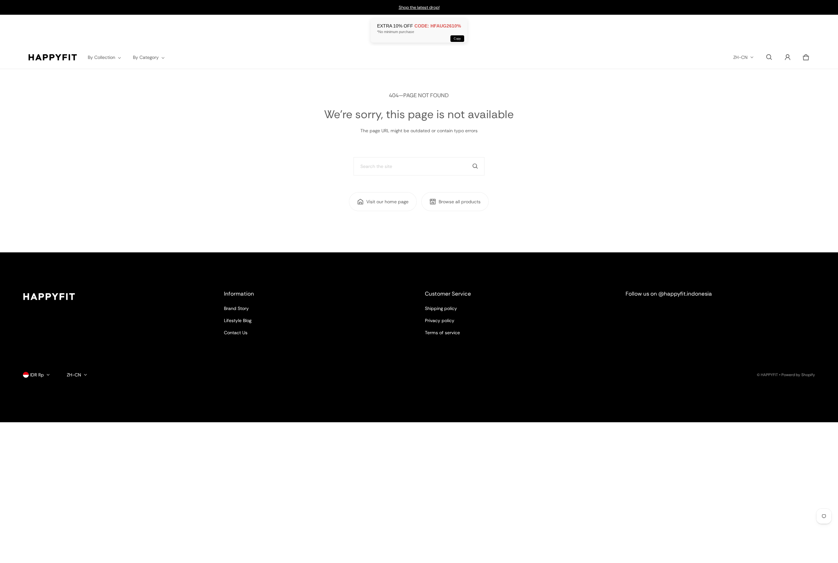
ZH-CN (740, 57)
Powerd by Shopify (798, 374)
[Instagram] (635, 311)
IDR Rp (37, 375)
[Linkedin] (658, 311)
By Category (146, 57)
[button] (769, 57)
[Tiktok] (682, 311)
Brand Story (236, 308)
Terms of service (442, 333)
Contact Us (235, 333)
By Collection (101, 57)
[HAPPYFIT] (52, 57)
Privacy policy (439, 320)
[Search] (475, 166)
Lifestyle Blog (237, 320)
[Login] (787, 57)
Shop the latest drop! (419, 7)
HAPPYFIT (769, 374)
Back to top (35, 258)
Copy (457, 38)
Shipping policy (441, 308)
